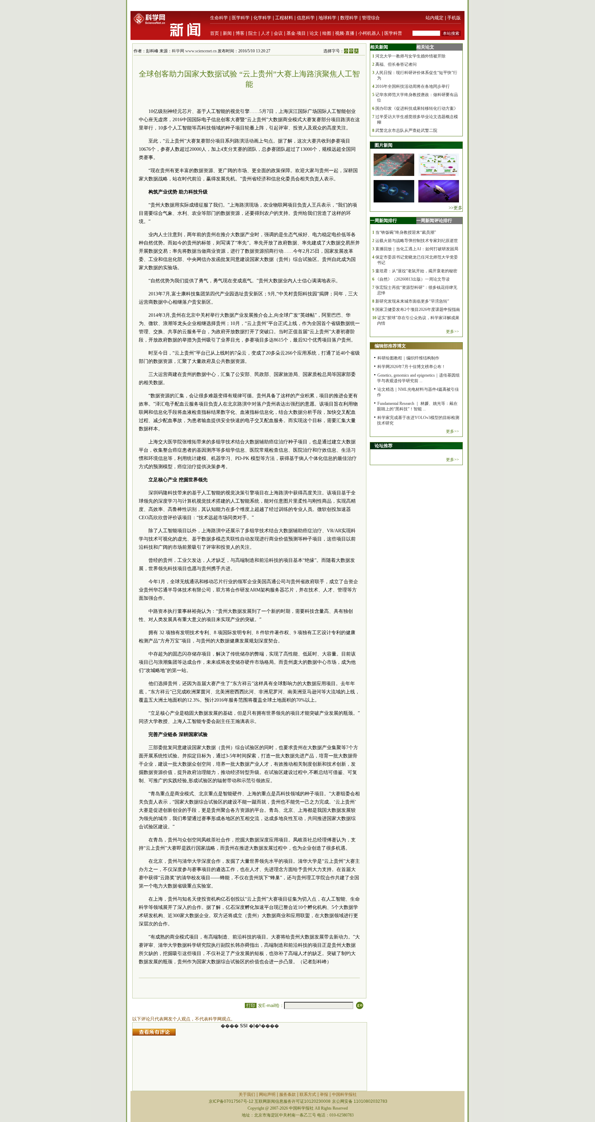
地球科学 (327, 17)
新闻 (227, 33)
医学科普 (393, 33)
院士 (252, 33)
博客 (240, 33)
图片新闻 (384, 145)
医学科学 (241, 17)
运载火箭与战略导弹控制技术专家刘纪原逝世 (416, 240)
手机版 (454, 17)
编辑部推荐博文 (390, 345)
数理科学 (349, 17)
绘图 (326, 33)
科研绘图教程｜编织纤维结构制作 (408, 358)
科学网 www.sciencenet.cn (194, 51)
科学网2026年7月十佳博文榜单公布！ (411, 366)
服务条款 (287, 1094)
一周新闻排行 (383, 220)
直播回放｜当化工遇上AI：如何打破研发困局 (416, 249)
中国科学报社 (344, 1094)
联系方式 (308, 1094)
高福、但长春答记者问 (396, 64)
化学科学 (262, 17)
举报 (324, 1094)
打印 (251, 1005)
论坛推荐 (384, 445)
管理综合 (371, 17)
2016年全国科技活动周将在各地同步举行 (412, 86)
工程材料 (284, 17)
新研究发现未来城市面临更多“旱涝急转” (412, 301)
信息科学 (306, 17)
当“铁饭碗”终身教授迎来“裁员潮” (405, 232)
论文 (314, 33)
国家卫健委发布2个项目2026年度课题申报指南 (417, 309)
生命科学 (219, 17)
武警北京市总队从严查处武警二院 (406, 130)
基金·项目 (296, 33)
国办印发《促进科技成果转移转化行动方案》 (416, 108)
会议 (278, 33)
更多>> (452, 331)
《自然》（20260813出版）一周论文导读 (412, 279)
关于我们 (247, 1094)
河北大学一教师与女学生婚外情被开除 (410, 56)
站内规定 (434, 17)
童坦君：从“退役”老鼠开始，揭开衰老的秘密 (416, 271)
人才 (265, 33)
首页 (214, 33)
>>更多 (455, 207)
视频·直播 (344, 33)
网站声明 (267, 1094)
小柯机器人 (369, 33)
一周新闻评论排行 (434, 220)
